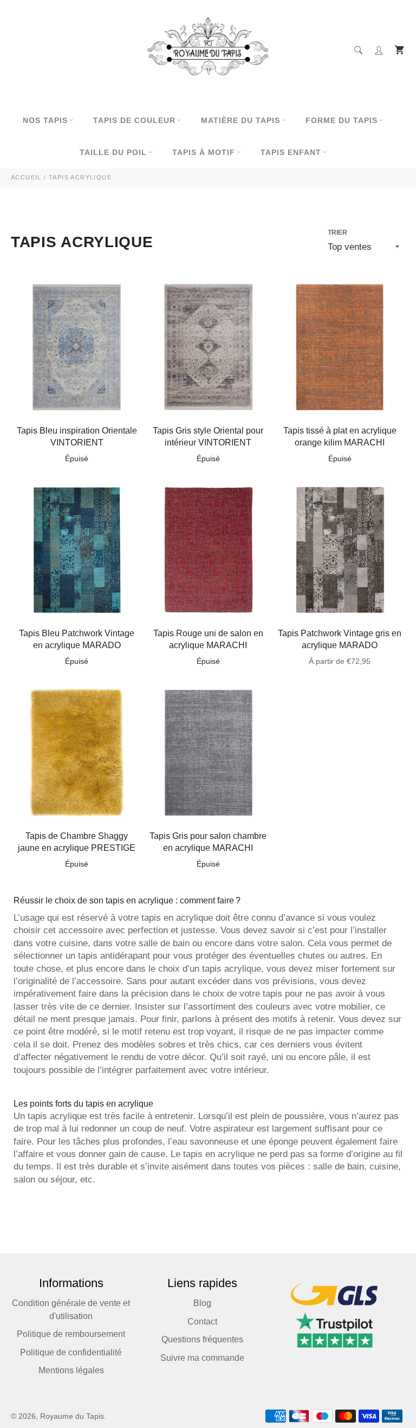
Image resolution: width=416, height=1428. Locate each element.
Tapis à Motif (203, 152)
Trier (337, 232)
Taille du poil (113, 152)
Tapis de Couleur (134, 120)
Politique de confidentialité (71, 1352)
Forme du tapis (342, 120)
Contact (202, 1321)
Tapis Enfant (291, 152)
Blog (202, 1303)
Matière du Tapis (240, 120)
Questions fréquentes (202, 1339)
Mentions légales (71, 1370)
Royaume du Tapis (72, 1416)
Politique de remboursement (71, 1334)
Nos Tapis (45, 120)
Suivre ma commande (202, 1357)
